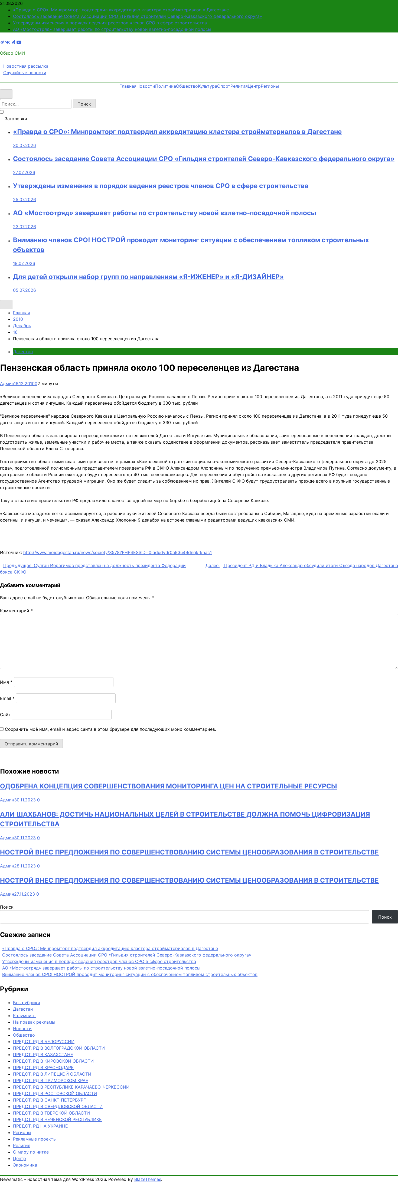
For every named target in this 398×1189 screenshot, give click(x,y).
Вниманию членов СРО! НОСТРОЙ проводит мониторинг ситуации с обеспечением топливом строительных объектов (129, 974)
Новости (145, 86)
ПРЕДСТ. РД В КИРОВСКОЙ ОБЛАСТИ (53, 1061)
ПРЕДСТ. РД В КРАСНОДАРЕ (43, 1067)
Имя (6, 682)
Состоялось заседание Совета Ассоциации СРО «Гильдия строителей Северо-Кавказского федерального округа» (137, 16)
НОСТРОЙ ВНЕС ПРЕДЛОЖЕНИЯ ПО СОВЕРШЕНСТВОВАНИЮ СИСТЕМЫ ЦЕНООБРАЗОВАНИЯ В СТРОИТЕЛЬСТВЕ (189, 852)
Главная (127, 86)
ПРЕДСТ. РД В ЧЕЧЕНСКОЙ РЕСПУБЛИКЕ (57, 1119)
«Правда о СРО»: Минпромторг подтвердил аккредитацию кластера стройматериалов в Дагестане (121, 9)
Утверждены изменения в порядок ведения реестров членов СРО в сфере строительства (110, 22)
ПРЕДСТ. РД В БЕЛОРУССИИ (43, 1041)
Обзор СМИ (12, 53)
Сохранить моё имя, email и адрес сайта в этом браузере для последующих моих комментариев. (110, 729)
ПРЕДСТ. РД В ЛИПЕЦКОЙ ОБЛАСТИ (52, 1074)
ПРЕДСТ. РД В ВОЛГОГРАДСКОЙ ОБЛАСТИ (59, 1048)
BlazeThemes (147, 1179)
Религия (239, 86)
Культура (207, 86)
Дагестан (23, 351)
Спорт (223, 86)
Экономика (25, 1165)
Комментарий (16, 610)
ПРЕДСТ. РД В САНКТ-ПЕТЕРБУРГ (49, 1100)
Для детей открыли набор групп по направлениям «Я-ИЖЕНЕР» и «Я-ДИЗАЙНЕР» (148, 277)
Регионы (270, 86)
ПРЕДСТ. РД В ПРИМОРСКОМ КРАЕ (50, 1080)
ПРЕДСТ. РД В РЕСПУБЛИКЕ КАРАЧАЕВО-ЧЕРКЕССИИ (71, 1087)
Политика (165, 86)
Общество (187, 86)
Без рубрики (26, 1002)
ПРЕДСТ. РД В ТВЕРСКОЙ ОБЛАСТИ (51, 1113)
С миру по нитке (31, 1152)
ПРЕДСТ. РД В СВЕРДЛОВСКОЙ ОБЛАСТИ (58, 1106)
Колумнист (24, 1015)
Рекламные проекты (35, 1139)
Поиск (7, 907)
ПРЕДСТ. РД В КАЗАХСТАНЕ (43, 1054)
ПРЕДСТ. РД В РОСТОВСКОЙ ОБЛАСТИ (55, 1093)
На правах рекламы (34, 1022)
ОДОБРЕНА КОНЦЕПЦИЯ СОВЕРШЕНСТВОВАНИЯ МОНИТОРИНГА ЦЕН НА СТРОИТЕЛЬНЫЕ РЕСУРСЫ (168, 786)
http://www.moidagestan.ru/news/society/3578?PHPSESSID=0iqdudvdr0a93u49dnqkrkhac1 (117, 552)
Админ (7, 383)
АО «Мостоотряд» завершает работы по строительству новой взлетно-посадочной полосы (112, 29)
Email (7, 698)
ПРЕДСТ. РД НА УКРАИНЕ (40, 1126)
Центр (254, 86)
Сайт (5, 714)
